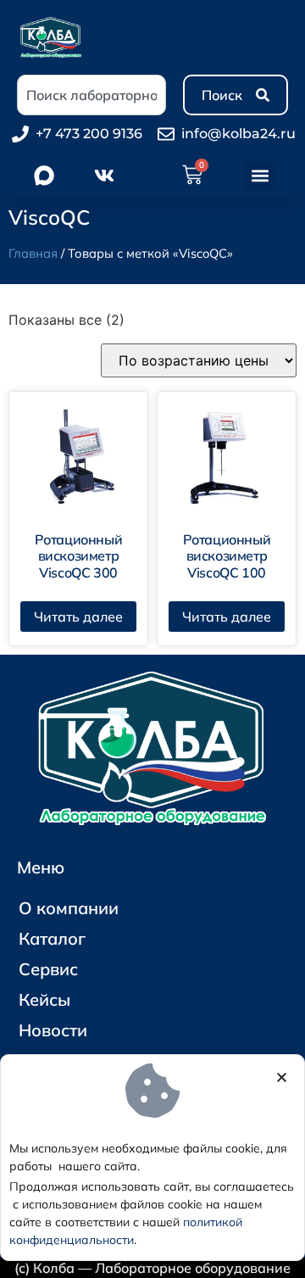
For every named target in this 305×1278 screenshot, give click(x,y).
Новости (53, 1030)
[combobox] (91, 95)
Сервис (48, 968)
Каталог (52, 938)
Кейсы (44, 999)
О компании (69, 907)
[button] (260, 176)
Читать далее (78, 616)
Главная (33, 253)
